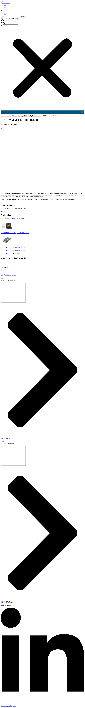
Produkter (8, 116)
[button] (42, 21)
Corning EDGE (22, 116)
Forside (3, 116)
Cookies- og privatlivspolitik (8, 706)
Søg (2, 16)
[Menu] (82, 112)
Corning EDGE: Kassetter (34, 116)
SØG (22, 16)
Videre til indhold (5, 1)
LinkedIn (8, 605)
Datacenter (14, 116)
